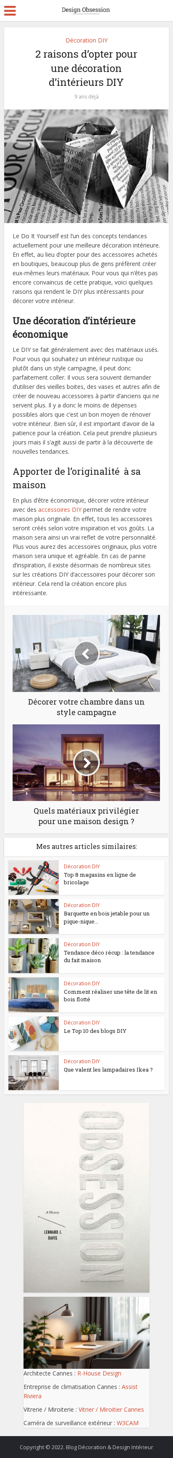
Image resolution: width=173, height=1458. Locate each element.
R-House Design (99, 1373)
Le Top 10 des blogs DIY (95, 1031)
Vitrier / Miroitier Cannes (111, 1409)
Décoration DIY (86, 40)
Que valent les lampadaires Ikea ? (108, 1069)
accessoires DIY (59, 509)
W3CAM (128, 1423)
